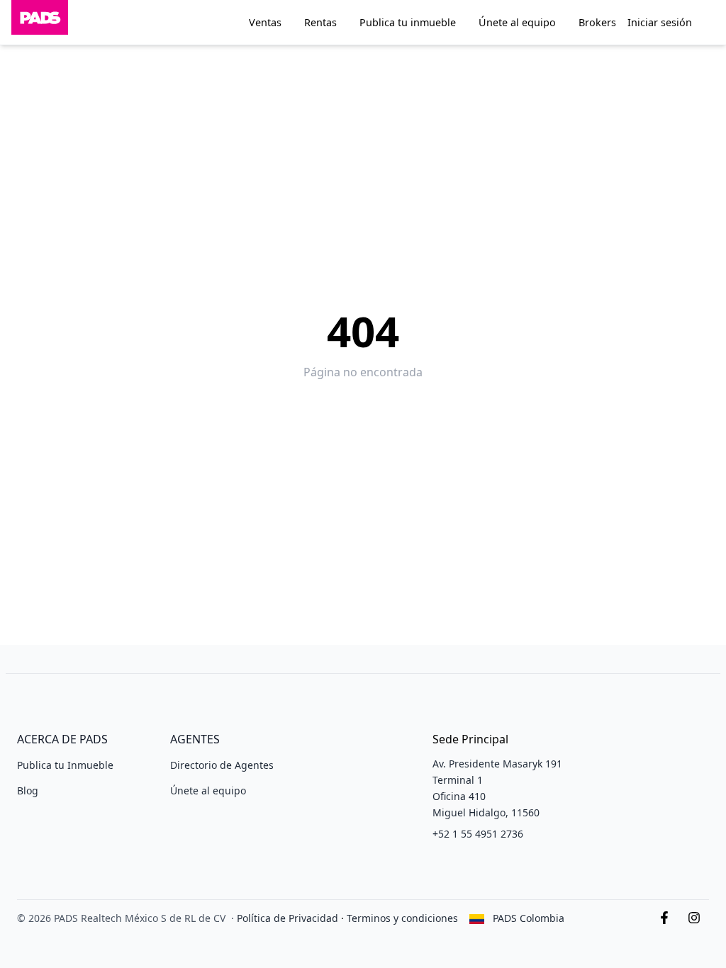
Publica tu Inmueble (65, 765)
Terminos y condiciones (402, 918)
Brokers (597, 22)
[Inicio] (39, 22)
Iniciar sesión (659, 22)
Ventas (265, 22)
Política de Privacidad (287, 918)
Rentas (320, 22)
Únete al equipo (517, 22)
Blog (27, 790)
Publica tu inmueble (407, 22)
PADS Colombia (528, 918)
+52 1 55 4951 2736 (477, 833)
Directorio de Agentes (222, 765)
